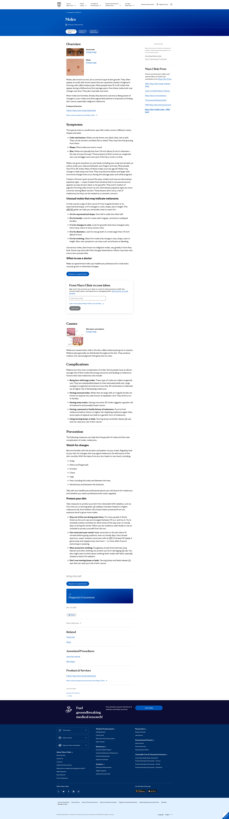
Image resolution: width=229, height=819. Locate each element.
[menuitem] (71, 31)
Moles (70, 19)
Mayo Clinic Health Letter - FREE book (157, 110)
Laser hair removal (73, 656)
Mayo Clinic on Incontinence (155, 95)
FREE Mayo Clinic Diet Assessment (158, 105)
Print (73, 615)
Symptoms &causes (71, 31)
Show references (72, 623)
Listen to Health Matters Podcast (157, 91)
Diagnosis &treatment (82, 31)
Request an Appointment (75, 24)
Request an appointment (78, 274)
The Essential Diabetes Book (155, 100)
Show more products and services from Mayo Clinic (85, 681)
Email (72, 301)
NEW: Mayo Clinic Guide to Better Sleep (157, 85)
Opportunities (154, 59)
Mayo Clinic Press (164, 79)
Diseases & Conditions (74, 12)
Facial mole (70, 637)
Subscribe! (74, 308)
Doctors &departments (94, 31)
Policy (147, 59)
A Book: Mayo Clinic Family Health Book (81, 110)
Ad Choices (163, 59)
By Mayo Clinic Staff (73, 576)
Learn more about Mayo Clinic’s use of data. (85, 303)
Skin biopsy (70, 661)
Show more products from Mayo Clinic (80, 115)
